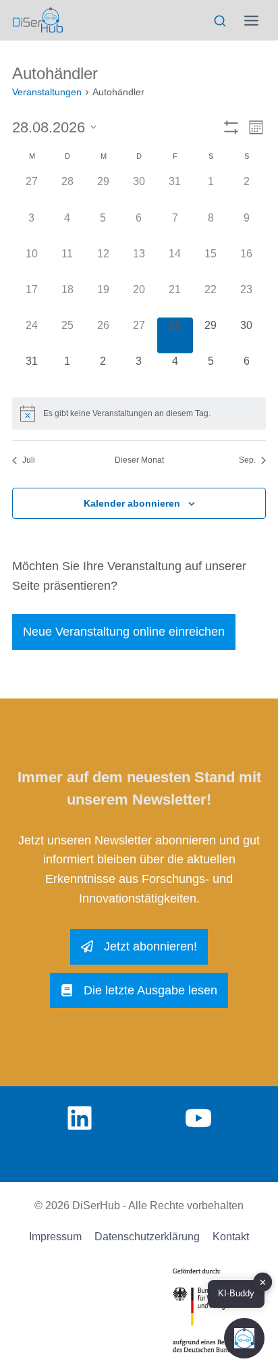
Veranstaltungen (47, 91)
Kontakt (231, 1236)
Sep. (247, 460)
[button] (244, 1338)
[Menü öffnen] (252, 20)
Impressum (55, 1236)
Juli (28, 460)
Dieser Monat (139, 460)
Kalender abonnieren (132, 503)
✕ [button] (263, 1282)
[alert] (139, 413)
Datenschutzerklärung (147, 1236)
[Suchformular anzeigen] (219, 21)
